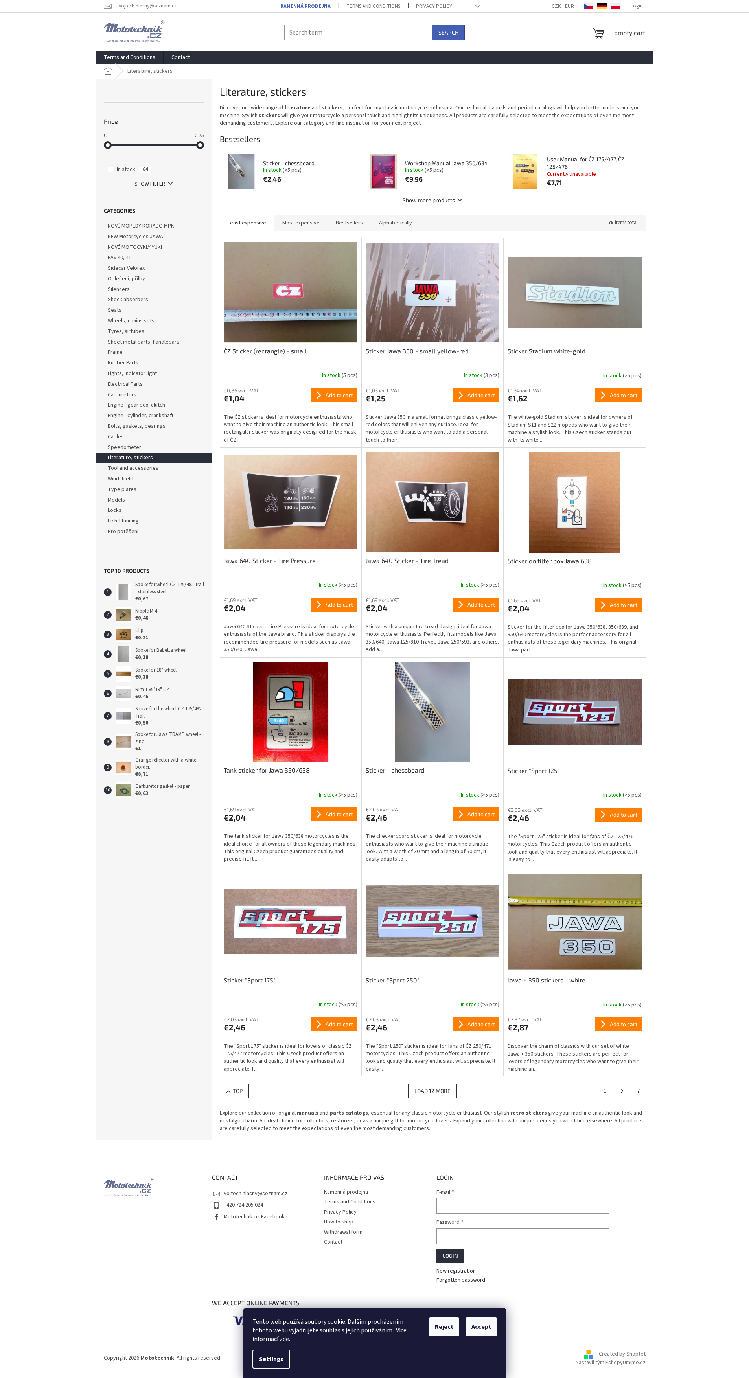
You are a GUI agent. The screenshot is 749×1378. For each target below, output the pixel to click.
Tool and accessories (133, 468)
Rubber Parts (123, 363)
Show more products (429, 200)
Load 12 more (432, 1090)
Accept (481, 1327)
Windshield (120, 479)
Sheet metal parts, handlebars (143, 342)
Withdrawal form (343, 1232)
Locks (114, 510)
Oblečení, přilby (126, 279)
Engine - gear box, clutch (136, 405)
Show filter (149, 184)
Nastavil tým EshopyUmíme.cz (611, 1363)
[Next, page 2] (622, 1091)
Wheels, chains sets (131, 321)
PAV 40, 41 (119, 257)
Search (448, 32)
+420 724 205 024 (243, 1205)
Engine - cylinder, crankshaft (140, 415)
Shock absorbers (128, 300)
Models (116, 500)
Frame (115, 352)
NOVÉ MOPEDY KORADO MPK (141, 226)
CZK (556, 6)
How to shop (338, 1222)
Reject (444, 1327)
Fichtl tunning (123, 521)
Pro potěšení (123, 531)
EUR (569, 6)
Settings (271, 1359)
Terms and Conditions (373, 6)
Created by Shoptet (622, 1354)
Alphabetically (395, 223)
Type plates (122, 489)
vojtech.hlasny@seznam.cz (255, 1194)
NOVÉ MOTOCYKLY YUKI (135, 247)
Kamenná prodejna (305, 6)
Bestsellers (349, 223)
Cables (116, 437)
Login (450, 1255)
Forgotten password (460, 1280)
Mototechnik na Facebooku (255, 1217)
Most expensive (301, 223)
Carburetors (122, 395)
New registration (456, 1271)
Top (238, 1090)
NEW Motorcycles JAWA (135, 237)
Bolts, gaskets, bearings (137, 426)
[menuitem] (129, 57)
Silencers (119, 289)
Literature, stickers (130, 458)
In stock (132, 169)
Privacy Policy (434, 6)
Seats (114, 310)
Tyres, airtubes (126, 331)
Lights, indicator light (132, 373)
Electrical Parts (125, 384)
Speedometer (124, 447)
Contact (333, 1242)
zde (284, 1339)
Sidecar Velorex (126, 268)
